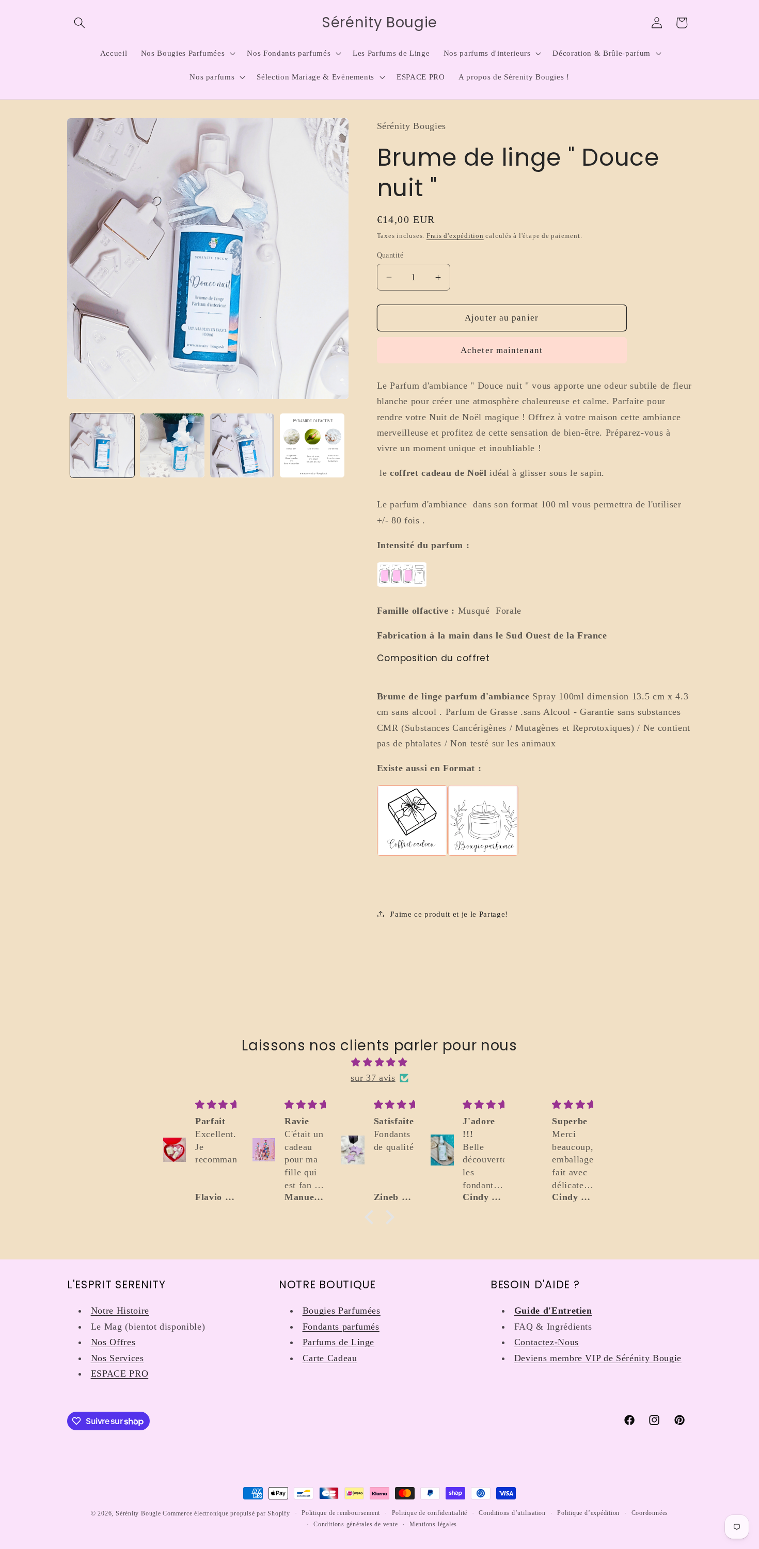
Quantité (390, 255)
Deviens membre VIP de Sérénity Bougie (598, 1358)
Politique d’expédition (588, 1512)
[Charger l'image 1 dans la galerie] (102, 445)
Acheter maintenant (502, 350)
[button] (79, 22)
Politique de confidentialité (430, 1512)
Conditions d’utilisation (512, 1512)
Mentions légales (433, 1524)
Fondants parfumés (341, 1326)
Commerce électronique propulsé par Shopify (226, 1513)
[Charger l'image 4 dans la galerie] (312, 445)
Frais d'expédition (455, 235)
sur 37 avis (373, 1078)
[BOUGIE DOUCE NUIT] (483, 855)
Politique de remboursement (341, 1512)
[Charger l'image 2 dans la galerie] (172, 445)
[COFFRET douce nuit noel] (412, 855)
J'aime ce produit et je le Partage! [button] (449, 913)
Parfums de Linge (339, 1342)
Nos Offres (113, 1342)
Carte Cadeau (330, 1358)
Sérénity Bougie (138, 1513)
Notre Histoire (120, 1310)
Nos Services (117, 1358)
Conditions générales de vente (355, 1524)
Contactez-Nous (546, 1342)
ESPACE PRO (120, 1373)
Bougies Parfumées (342, 1310)
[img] (379, 1062)
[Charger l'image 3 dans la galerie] (242, 445)
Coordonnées (649, 1512)
